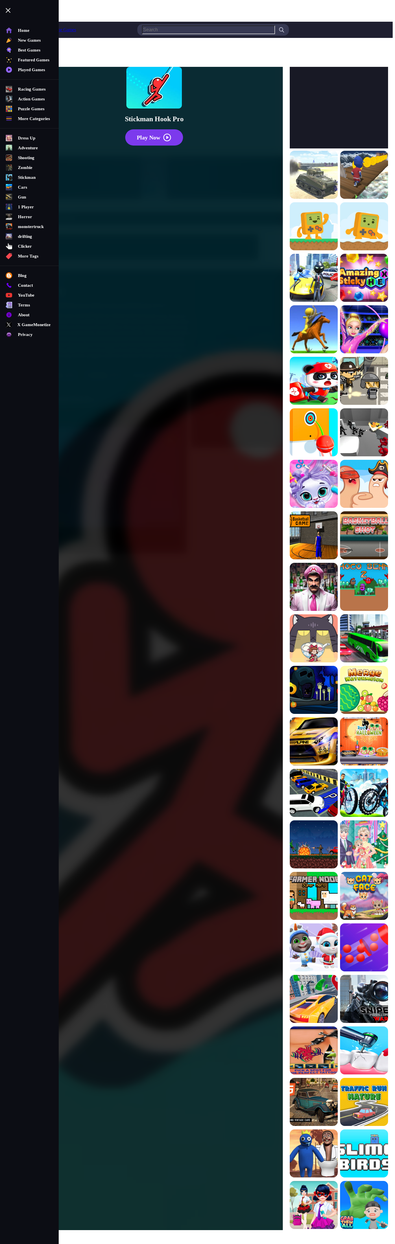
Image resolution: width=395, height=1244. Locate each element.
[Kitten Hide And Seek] (314, 639)
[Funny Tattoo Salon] (314, 1051)
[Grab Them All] (364, 1205)
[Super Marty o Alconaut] (314, 587)
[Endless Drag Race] (314, 742)
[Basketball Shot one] (364, 536)
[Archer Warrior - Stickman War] (314, 329)
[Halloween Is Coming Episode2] (314, 690)
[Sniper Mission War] (364, 999)
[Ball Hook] (314, 432)
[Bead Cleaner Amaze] (364, 948)
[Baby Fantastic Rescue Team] (314, 381)
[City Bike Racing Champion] (364, 793)
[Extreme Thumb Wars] (364, 484)
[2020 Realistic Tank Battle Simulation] (314, 175)
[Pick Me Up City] (314, 999)
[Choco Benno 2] (364, 587)
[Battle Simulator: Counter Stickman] (364, 432)
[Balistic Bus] (364, 381)
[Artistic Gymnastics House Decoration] (364, 329)
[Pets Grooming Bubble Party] (314, 484)
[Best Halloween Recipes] (364, 742)
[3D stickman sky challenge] (364, 175)
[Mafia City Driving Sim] (314, 1102)
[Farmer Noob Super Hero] (314, 896)
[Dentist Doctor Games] (364, 1051)
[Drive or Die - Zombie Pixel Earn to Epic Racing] (314, 845)
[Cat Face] (364, 896)
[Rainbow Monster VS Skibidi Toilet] (314, 1154)
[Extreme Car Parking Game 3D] (314, 793)
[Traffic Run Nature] (364, 1102)
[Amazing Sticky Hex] (364, 278)
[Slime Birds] (364, 1154)
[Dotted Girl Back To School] (314, 1205)
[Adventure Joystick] (314, 226)
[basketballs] (314, 536)
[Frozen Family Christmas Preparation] (364, 845)
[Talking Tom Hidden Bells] (314, 948)
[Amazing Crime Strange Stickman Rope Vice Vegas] (314, 278)
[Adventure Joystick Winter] (364, 226)
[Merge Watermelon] (364, 690)
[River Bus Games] (364, 639)
